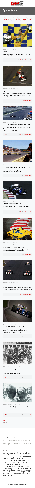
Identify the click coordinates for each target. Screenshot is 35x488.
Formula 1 (20, 459)
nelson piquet (25, 468)
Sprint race (6, 473)
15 (20, 59)
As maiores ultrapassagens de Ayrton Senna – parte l (17, 124)
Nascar (20, 468)
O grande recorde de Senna (10, 91)
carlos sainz (16, 455)
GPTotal (13, 461)
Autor (19, 19)
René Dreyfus (29, 470)
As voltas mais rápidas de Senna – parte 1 (14, 245)
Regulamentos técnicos (17, 470)
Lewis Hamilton (13, 464)
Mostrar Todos (27, 19)
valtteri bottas (10, 475)
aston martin (14, 453)
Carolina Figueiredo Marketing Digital (18, 484)
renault (24, 470)
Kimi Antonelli (16, 462)
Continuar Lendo (27, 59)
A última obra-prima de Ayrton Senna (12, 203)
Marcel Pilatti (7, 49)
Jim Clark (28, 461)
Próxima (4, 424)
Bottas (10, 455)
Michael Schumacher (9, 468)
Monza (16, 468)
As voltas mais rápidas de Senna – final (13, 326)
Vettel (15, 475)
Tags (12, 19)
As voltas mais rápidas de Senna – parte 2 (14, 285)
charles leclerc (25, 455)
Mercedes (25, 466)
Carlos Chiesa (7, 366)
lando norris (24, 463)
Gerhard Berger (28, 459)
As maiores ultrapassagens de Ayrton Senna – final (16, 167)
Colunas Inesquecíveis (11, 457)
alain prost (6, 453)
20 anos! (5, 51)
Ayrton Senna (25, 453)
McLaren (16, 466)
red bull (9, 470)
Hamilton (21, 461)
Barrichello (5, 455)
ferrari (11, 459)
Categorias (6, 19)
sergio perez (25, 472)
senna (18, 472)
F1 (21, 456)
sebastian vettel (12, 472)
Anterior (6, 420)
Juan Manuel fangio (8, 462)
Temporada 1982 (12, 473)
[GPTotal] (17, 3)
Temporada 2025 (20, 473)
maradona (22, 464)
